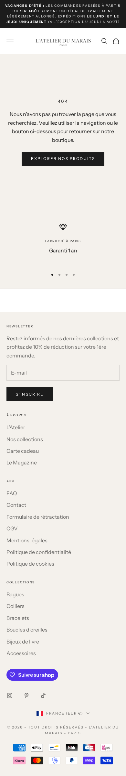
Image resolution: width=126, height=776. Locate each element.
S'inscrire (30, 394)
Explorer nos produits (63, 158)
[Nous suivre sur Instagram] (9, 695)
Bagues (15, 594)
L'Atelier (15, 427)
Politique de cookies (30, 563)
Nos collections (24, 439)
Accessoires (21, 653)
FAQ (11, 493)
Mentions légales (26, 540)
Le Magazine (21, 462)
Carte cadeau (22, 451)
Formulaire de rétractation (37, 517)
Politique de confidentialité (38, 552)
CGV (12, 528)
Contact (16, 505)
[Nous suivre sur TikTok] (43, 695)
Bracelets (17, 618)
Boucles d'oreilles (26, 629)
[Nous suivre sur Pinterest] (26, 695)
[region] (63, 243)
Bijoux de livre (22, 641)
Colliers (15, 606)
